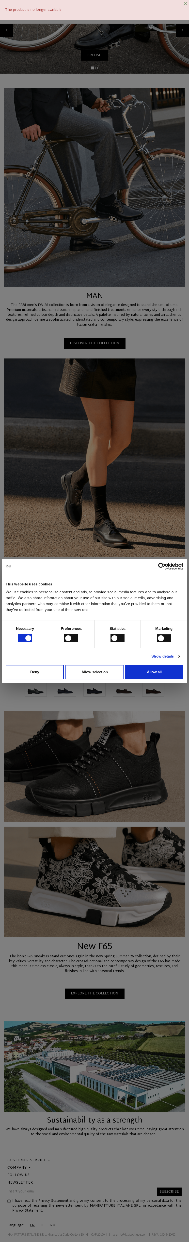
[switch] (71, 638)
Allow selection (94, 672)
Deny (34, 672)
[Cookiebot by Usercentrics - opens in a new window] (161, 566)
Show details (162, 656)
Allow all (154, 672)
